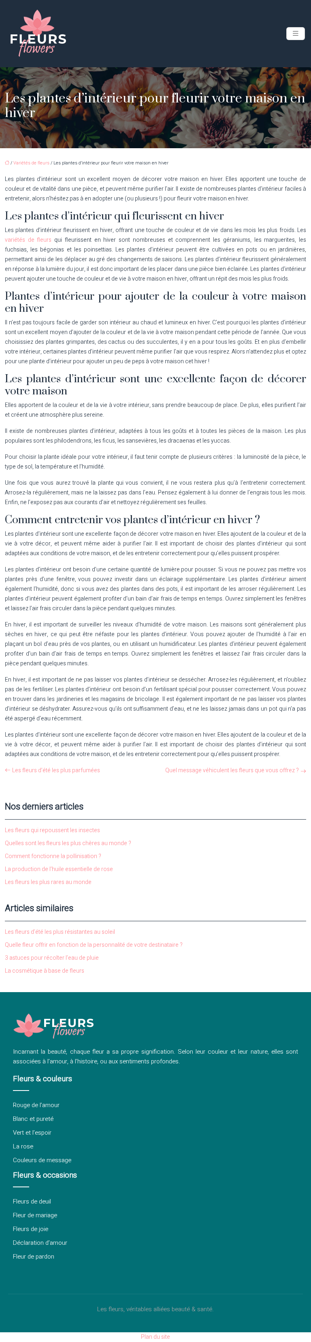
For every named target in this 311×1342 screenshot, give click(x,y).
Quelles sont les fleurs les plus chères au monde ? (68, 843)
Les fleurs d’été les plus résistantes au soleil (60, 932)
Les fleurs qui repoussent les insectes (52, 830)
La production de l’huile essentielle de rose (59, 869)
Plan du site (155, 1337)
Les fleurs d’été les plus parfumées (56, 770)
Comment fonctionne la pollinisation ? (53, 856)
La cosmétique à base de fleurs (44, 971)
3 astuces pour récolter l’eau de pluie (52, 958)
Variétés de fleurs (31, 163)
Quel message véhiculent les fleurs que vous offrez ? (232, 770)
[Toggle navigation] (295, 33)
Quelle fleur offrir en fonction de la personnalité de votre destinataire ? (94, 945)
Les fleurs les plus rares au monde (48, 882)
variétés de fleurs (28, 240)
